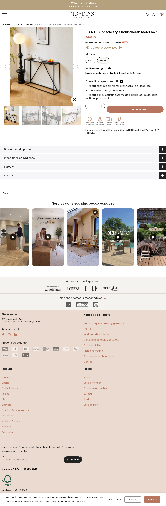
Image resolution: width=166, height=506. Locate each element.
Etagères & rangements (15, 410)
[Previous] (7, 66)
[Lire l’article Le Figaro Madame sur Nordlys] (54, 288)
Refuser (132, 499)
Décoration (8, 432)
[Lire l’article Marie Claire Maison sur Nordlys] (111, 288)
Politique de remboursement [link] (100, 356)
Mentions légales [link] (93, 350)
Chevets (6, 404)
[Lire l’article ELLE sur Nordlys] (92, 288)
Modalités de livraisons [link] (96, 334)
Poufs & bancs (10, 388)
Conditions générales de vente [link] (101, 339)
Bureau (88, 393)
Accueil (6, 24)
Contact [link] (88, 361)
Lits (3, 399)
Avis (5, 193)
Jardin (87, 399)
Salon (87, 377)
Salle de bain (91, 404)
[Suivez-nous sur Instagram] (9, 335)
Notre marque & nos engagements (104, 323)
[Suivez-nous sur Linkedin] (15, 335)
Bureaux (6, 426)
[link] (154, 14)
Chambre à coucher (95, 388)
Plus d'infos (115, 499)
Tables (5, 393)
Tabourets (7, 415)
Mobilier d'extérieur (12, 421)
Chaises (6, 382)
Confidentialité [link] (92, 345)
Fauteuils (7, 377)
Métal (103, 60)
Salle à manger (92, 382)
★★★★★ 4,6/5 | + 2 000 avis (83, 6)
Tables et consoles (23, 24)
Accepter (152, 499)
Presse (87, 328)
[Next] (75, 66)
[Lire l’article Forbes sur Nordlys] (74, 288)
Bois (90, 60)
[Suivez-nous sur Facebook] (3, 335)
